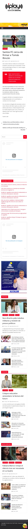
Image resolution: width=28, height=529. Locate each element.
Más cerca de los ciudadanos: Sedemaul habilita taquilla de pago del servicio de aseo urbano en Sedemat (12, 201)
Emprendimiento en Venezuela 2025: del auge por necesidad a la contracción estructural (18, 435)
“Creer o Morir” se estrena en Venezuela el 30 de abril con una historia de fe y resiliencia (19, 487)
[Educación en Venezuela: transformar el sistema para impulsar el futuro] (5, 426)
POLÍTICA (17, 315)
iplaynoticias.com (15, 61)
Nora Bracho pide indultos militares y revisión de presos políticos (13, 320)
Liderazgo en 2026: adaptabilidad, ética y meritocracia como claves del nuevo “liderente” (19, 415)
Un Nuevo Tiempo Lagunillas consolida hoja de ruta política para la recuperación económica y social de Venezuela (18, 351)
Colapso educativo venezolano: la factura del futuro (12, 396)
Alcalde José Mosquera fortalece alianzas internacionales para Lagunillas (17, 507)
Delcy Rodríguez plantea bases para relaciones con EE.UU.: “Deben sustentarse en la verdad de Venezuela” (18, 339)
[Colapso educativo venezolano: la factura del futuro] (14, 381)
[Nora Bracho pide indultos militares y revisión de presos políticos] (14, 306)
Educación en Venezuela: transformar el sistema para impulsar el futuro (18, 425)
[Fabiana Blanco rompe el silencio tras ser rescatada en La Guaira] (14, 453)
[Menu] (2, 28)
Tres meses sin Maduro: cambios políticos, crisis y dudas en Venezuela (18, 497)
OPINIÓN (11, 390)
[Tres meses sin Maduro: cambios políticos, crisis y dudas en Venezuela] (5, 498)
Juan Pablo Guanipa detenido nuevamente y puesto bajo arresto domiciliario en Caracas (17, 362)
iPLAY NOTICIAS (13, 523)
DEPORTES (5, 48)
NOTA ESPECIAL (18, 462)
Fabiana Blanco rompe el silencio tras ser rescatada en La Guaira (13, 468)
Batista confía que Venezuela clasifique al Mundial (14, 129)
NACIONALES (11, 315)
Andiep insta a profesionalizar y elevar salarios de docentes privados (13, 123)
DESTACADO (5, 315)
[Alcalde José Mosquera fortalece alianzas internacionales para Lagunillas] (5, 508)
